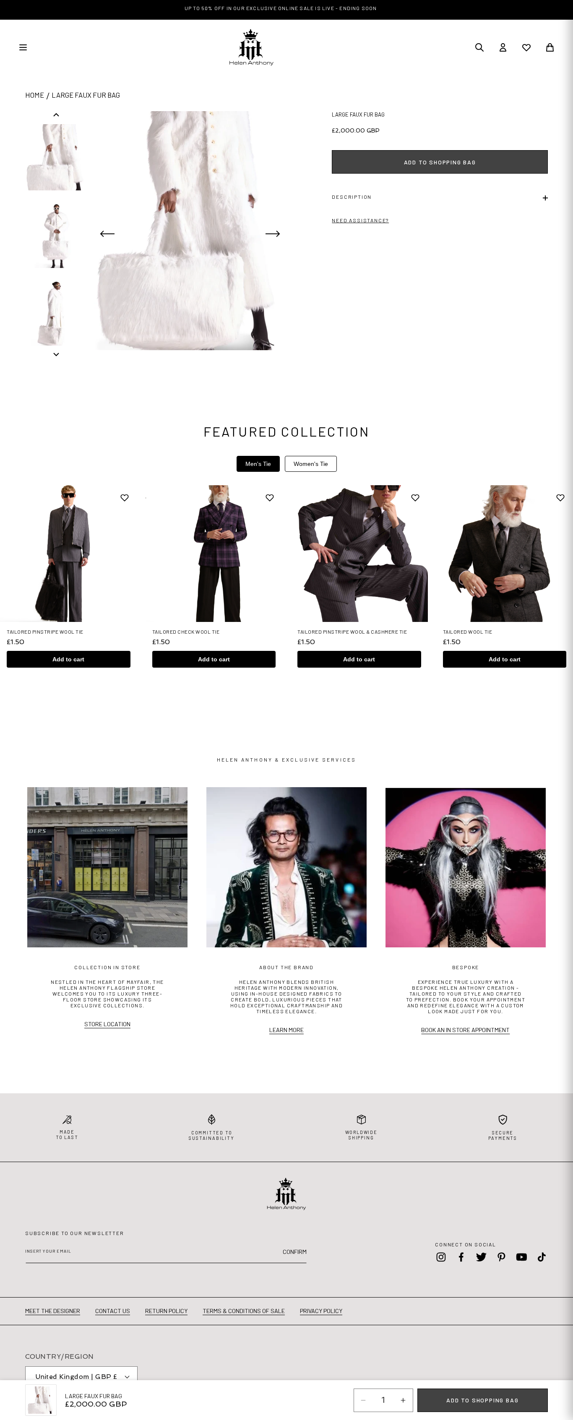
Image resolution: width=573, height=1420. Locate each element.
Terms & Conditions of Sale (244, 1310)
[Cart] (550, 47)
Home (34, 95)
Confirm (295, 1251)
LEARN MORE (286, 1029)
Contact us (112, 1310)
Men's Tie (258, 463)
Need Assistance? (360, 220)
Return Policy (166, 1310)
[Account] (503, 47)
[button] (440, 197)
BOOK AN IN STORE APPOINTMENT (465, 1029)
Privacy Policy (321, 1310)
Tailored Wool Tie (467, 632)
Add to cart (68, 659)
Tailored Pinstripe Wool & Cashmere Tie (352, 632)
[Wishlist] (526, 47)
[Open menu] (23, 47)
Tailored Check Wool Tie (186, 632)
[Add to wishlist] (124, 497)
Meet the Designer (52, 1310)
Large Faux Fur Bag (86, 95)
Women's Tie (311, 463)
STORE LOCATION (107, 1023)
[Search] (479, 47)
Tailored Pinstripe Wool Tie (45, 632)
